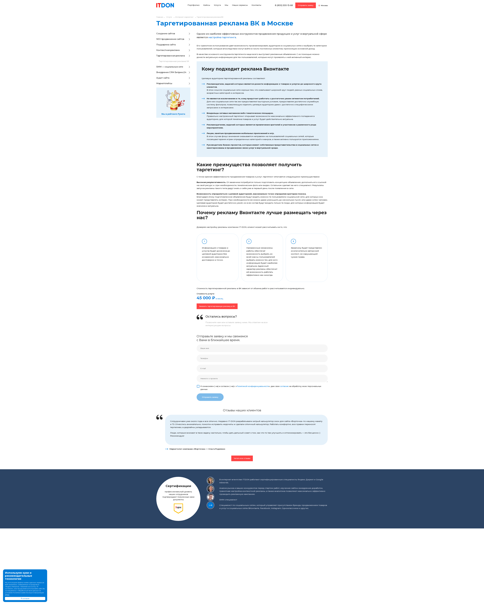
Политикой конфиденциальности (253, 386)
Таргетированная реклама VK (174, 61)
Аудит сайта (162, 78)
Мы (226, 5)
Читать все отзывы (242, 458)
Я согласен (25, 598)
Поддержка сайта (166, 44)
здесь (7, 595)
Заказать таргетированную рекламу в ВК (217, 306)
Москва (324, 5)
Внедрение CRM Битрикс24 (171, 72)
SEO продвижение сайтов (170, 39)
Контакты (256, 5)
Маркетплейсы (164, 83)
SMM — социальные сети (169, 67)
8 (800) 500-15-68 (284, 5)
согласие (284, 386)
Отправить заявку (305, 5)
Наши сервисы (240, 5)
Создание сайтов (165, 33)
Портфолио (194, 5)
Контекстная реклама (168, 50)
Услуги (217, 5)
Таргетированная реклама (170, 56)
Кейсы (206, 5)
